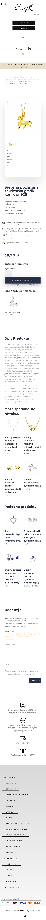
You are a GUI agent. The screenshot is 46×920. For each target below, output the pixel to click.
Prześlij (35, 680)
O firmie (9, 777)
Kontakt (9, 800)
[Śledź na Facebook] (1, 4)
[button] (8, 102)
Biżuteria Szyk (11, 77)
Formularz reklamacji (16, 829)
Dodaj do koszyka (22, 280)
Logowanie (10, 882)
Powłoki (9, 806)
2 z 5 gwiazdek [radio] (27, 634)
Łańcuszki (10, 858)
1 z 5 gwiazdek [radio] (12, 634)
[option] (14, 305)
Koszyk (24, 28)
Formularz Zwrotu (14, 835)
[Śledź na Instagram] (5, 4)
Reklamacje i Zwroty (16, 823)
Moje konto (10, 887)
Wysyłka (9, 818)
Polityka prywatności (16, 795)
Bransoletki (11, 846)
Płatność (9, 812)
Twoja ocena (9, 631)
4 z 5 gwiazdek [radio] (22, 636)
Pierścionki (11, 864)
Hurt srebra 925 (13, 841)
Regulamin (10, 783)
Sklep (7, 875)
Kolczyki (9, 852)
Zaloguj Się (24, 22)
